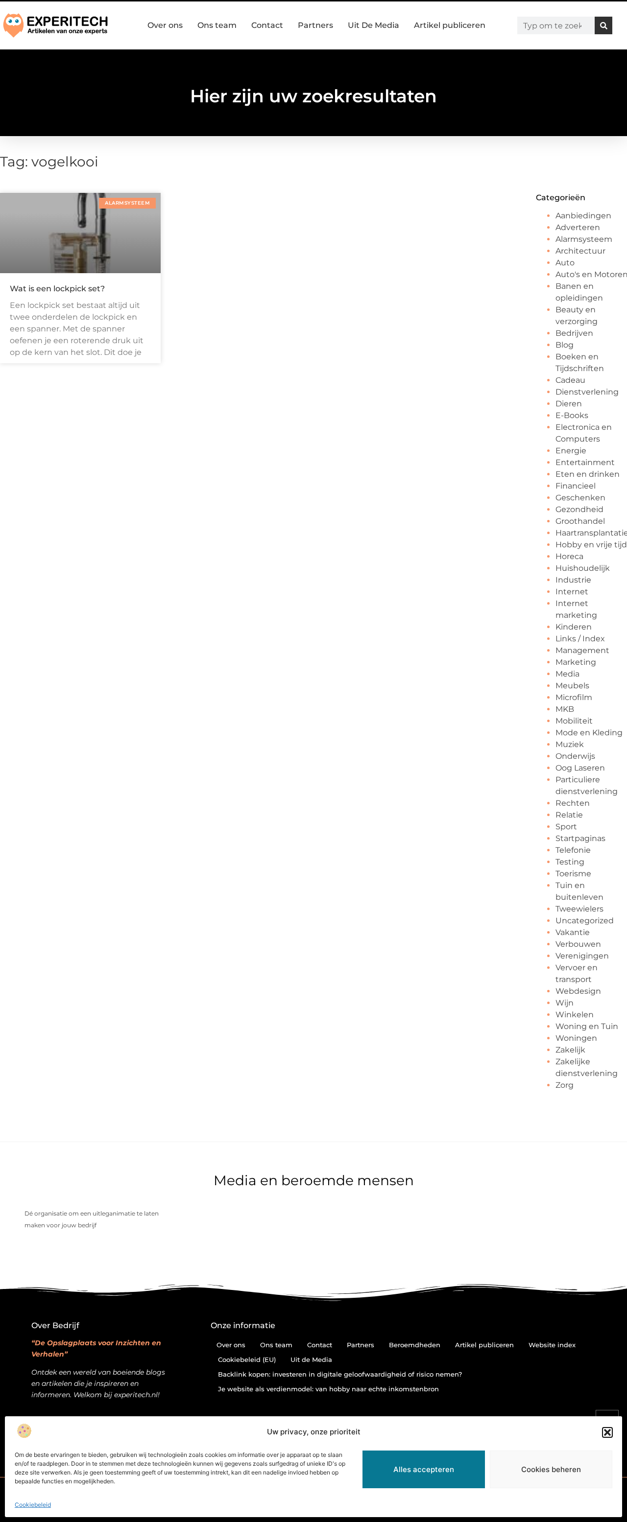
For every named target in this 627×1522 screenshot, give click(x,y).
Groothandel (580, 521)
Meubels (572, 685)
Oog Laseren (580, 768)
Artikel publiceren (449, 25)
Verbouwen (578, 944)
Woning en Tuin (586, 1026)
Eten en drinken (587, 474)
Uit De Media (373, 25)
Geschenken (580, 497)
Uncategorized (584, 920)
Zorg (564, 1085)
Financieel (575, 486)
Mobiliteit (574, 721)
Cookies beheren (551, 1469)
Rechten (572, 803)
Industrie (573, 580)
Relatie (569, 815)
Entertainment (585, 462)
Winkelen (574, 1014)
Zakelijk (570, 1049)
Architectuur (580, 251)
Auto (565, 262)
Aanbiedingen (583, 215)
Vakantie (572, 932)
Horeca (569, 556)
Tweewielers (579, 908)
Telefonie (573, 850)
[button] (607, 1432)
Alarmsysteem (583, 239)
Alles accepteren (423, 1469)
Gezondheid (579, 509)
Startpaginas (580, 838)
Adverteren (577, 227)
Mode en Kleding (589, 732)
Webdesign (578, 991)
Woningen (576, 1038)
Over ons (165, 25)
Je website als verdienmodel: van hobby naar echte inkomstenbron (328, 1389)
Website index (552, 1345)
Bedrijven (574, 333)
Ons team (217, 25)
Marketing (575, 662)
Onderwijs (575, 756)
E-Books (571, 415)
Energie (570, 450)
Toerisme (573, 873)
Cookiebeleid (33, 1504)
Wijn (564, 1002)
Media (567, 674)
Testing (569, 861)
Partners (315, 25)
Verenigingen (582, 955)
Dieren (568, 403)
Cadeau (570, 380)
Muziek (569, 744)
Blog (564, 345)
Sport (566, 826)
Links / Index (580, 638)
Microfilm (573, 697)
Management (582, 650)
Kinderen (573, 627)
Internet (571, 591)
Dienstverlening (587, 392)
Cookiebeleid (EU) (247, 1359)
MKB (564, 709)
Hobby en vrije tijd (591, 544)
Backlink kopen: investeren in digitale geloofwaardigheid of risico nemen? (340, 1374)
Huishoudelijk (582, 568)
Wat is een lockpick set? (57, 288)
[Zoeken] (603, 25)
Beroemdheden (414, 1345)
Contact (267, 25)
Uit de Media (311, 1359)
